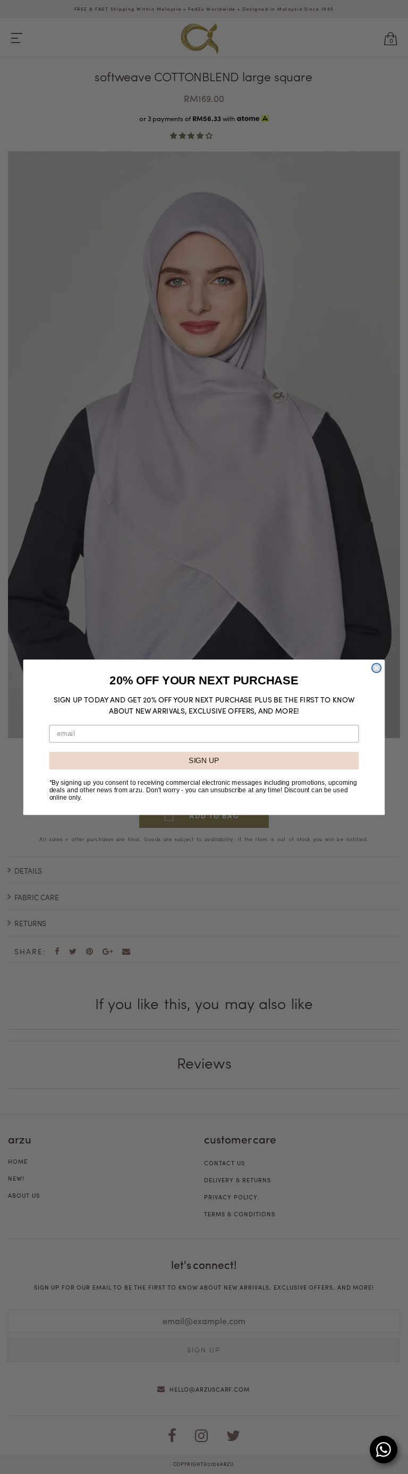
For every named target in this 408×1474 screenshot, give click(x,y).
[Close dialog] (376, 667)
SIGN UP (204, 760)
